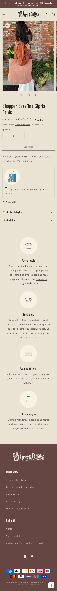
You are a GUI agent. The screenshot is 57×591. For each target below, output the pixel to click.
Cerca (9, 528)
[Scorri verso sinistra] (21, 95)
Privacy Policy (13, 501)
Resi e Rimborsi (14, 494)
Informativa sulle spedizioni (20, 487)
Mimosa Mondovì (16, 582)
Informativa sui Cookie (17, 508)
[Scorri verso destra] (35, 95)
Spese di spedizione (22, 124)
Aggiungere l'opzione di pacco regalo (25, 543)
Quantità (6, 129)
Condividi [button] (11, 202)
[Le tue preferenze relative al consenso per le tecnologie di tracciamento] (51, 585)
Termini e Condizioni (16, 480)
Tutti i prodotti (14, 536)
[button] (3, 14)
